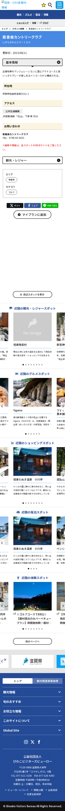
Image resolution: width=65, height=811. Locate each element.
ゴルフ (11, 192)
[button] (23, 364)
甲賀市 (11, 179)
